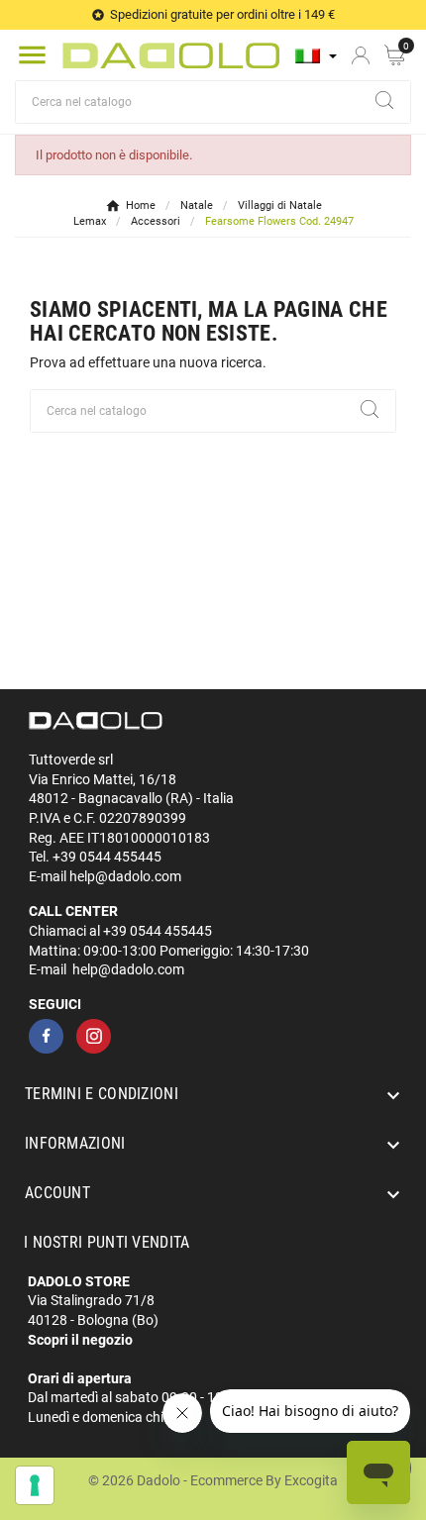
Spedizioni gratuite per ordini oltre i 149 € (222, 14)
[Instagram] (93, 1036)
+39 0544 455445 (107, 856)
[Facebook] (46, 1036)
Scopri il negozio (80, 1340)
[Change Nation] (316, 56)
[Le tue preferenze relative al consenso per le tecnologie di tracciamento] (34, 1485)
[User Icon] (361, 55)
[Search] (384, 100)
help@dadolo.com (125, 876)
